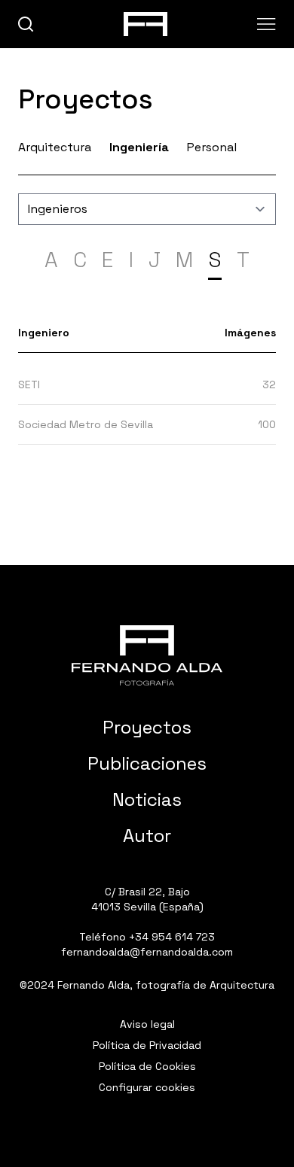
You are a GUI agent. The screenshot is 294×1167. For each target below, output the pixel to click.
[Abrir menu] (266, 24)
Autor (147, 835)
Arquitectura (54, 147)
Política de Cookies (147, 1066)
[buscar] (26, 24)
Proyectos (147, 727)
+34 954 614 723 (172, 937)
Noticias (147, 799)
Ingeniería (139, 147)
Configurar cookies (147, 1087)
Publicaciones (147, 763)
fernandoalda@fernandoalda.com (147, 952)
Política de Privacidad (147, 1045)
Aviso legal (147, 1024)
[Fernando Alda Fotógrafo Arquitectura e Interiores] (147, 655)
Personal (212, 147)
